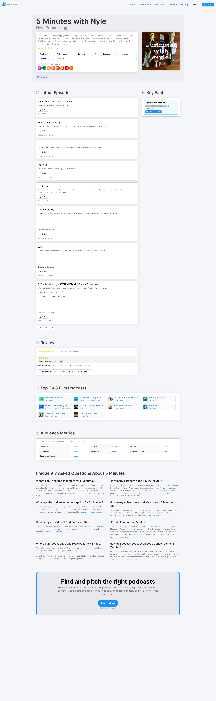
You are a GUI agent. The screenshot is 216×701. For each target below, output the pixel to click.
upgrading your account (91, 512)
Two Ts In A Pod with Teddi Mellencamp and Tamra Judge (127, 397)
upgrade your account (154, 513)
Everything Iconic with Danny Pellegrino (57, 413)
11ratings (57, 48)
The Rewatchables (54, 397)
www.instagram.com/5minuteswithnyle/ (52, 192)
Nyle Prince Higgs (53, 27)
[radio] (39, 48)
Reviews (43, 77)
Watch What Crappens (90, 397)
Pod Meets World (122, 405)
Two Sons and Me (88, 413)
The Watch (154, 405)
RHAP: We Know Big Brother (57, 405)
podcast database (58, 532)
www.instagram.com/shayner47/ (50, 292)
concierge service (135, 534)
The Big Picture (156, 397)
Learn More (108, 603)
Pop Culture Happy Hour (91, 405)
